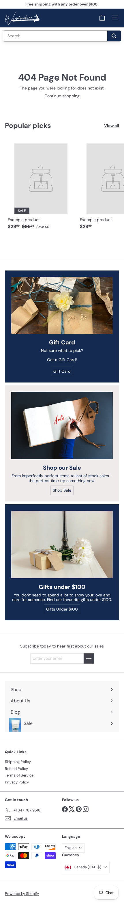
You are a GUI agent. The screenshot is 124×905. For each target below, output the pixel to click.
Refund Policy (16, 768)
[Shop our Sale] (62, 426)
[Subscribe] (89, 658)
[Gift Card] (62, 305)
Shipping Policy (18, 761)
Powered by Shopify (22, 893)
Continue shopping (62, 95)
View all (111, 125)
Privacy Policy (17, 782)
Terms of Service (19, 775)
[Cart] (102, 18)
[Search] (114, 36)
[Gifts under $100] (62, 545)
